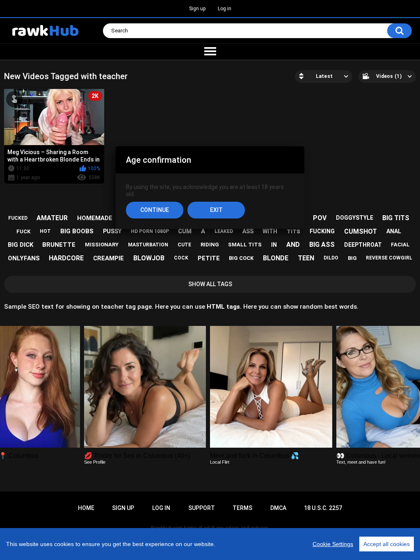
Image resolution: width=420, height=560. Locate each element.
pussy (112, 231)
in (274, 244)
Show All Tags (210, 284)
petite (209, 258)
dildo (331, 258)
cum (185, 231)
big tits (395, 218)
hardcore (66, 258)
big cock (241, 258)
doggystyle (354, 217)
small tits (245, 244)
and (293, 244)
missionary (102, 244)
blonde (275, 258)
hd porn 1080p (150, 231)
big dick (20, 244)
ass (247, 231)
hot (45, 231)
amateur (52, 218)
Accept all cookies (386, 544)
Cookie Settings (333, 544)
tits (293, 231)
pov (319, 218)
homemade (94, 218)
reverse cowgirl (389, 258)
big (352, 258)
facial (400, 244)
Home (86, 508)
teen (306, 258)
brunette (58, 244)
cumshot (360, 231)
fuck (23, 231)
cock (181, 258)
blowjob (148, 258)
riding (210, 244)
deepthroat (363, 244)
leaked (224, 231)
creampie (108, 258)
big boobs (77, 231)
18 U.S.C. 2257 (323, 508)
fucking (322, 231)
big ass (322, 244)
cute (184, 245)
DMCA (278, 508)
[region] (210, 544)
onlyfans (24, 258)
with (269, 231)
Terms (242, 508)
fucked (17, 218)
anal (393, 231)
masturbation (148, 245)
